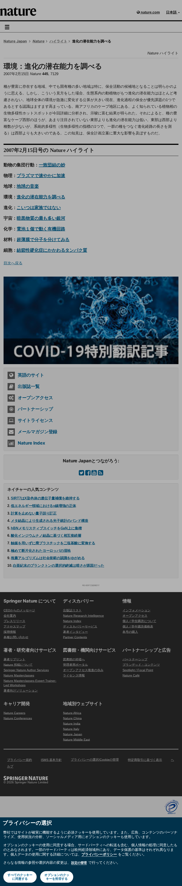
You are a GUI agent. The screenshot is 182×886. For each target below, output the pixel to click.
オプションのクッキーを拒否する (56, 876)
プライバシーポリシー (99, 854)
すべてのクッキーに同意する (20, 876)
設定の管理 (79, 862)
